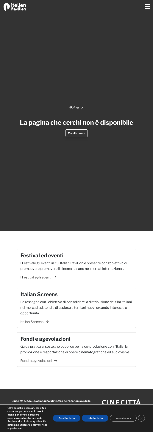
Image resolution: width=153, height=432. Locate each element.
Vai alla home (76, 133)
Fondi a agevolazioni (36, 361)
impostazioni (14, 428)
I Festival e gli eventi (36, 277)
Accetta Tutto (67, 418)
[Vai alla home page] (15, 6)
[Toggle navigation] (147, 7)
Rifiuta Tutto (95, 418)
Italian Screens (32, 322)
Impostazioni (123, 418)
